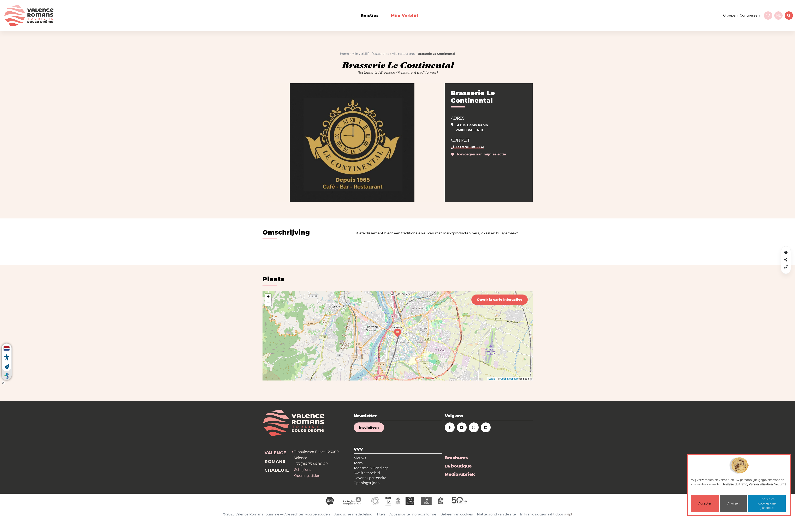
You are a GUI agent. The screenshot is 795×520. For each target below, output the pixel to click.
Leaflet (492, 378)
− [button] (268, 302)
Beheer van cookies (456, 514)
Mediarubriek (460, 474)
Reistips (370, 15)
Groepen (730, 15)
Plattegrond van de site (496, 514)
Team (358, 463)
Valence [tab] (275, 452)
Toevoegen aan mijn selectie (480, 154)
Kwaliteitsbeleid (367, 473)
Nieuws (360, 458)
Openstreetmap (509, 378)
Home (344, 54)
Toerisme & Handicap (371, 468)
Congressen (750, 15)
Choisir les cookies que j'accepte (767, 503)
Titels (381, 514)
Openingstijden (307, 476)
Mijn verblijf (404, 15)
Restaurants (380, 54)
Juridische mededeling (353, 514)
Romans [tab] (275, 461)
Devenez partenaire (370, 478)
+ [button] (268, 296)
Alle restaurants (403, 54)
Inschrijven (369, 427)
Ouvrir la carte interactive (499, 300)
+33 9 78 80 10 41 (469, 147)
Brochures (456, 457)
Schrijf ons (302, 470)
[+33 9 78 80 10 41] (786, 267)
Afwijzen (733, 503)
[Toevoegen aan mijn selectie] (786, 253)
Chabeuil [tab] (277, 470)
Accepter (704, 503)
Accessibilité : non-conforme (412, 514)
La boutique (458, 466)
